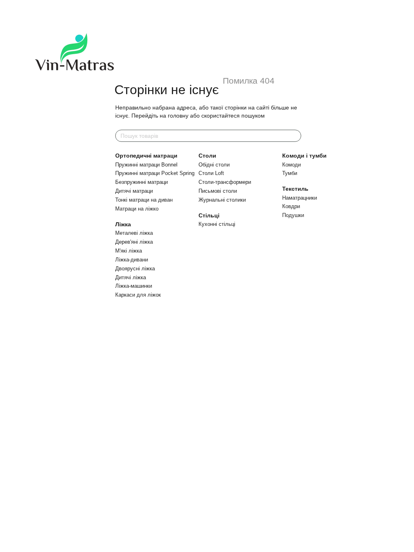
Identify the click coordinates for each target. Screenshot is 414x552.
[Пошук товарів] (294, 136)
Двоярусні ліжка (135, 268)
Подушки (293, 215)
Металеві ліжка (134, 233)
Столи (207, 155)
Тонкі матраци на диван (144, 200)
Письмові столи (218, 191)
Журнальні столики (222, 200)
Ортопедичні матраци (146, 155)
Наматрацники (299, 198)
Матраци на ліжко (136, 209)
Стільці (209, 215)
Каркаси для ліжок (138, 295)
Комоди (291, 165)
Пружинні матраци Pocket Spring (154, 173)
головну (178, 115)
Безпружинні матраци (141, 182)
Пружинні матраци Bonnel (146, 165)
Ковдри (291, 206)
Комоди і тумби (304, 155)
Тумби (289, 173)
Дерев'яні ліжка (134, 242)
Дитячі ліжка (130, 277)
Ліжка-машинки (133, 286)
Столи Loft (211, 173)
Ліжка (123, 224)
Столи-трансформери (225, 182)
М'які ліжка (128, 251)
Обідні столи (214, 165)
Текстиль (295, 188)
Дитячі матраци (134, 191)
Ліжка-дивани (131, 260)
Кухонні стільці (217, 224)
